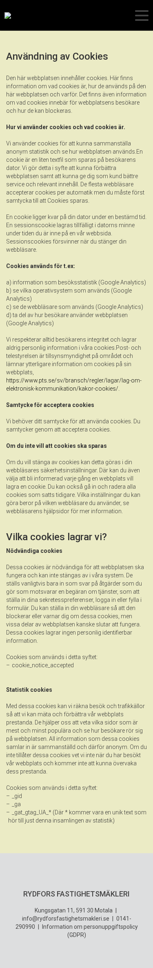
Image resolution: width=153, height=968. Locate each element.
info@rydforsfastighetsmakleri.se (65, 918)
